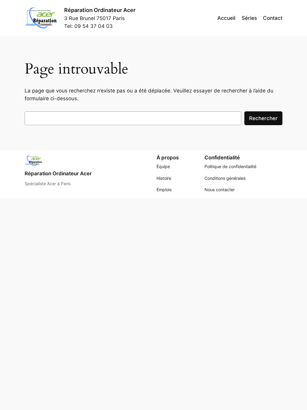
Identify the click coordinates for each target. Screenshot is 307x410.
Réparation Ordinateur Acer (100, 10)
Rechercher (263, 118)
